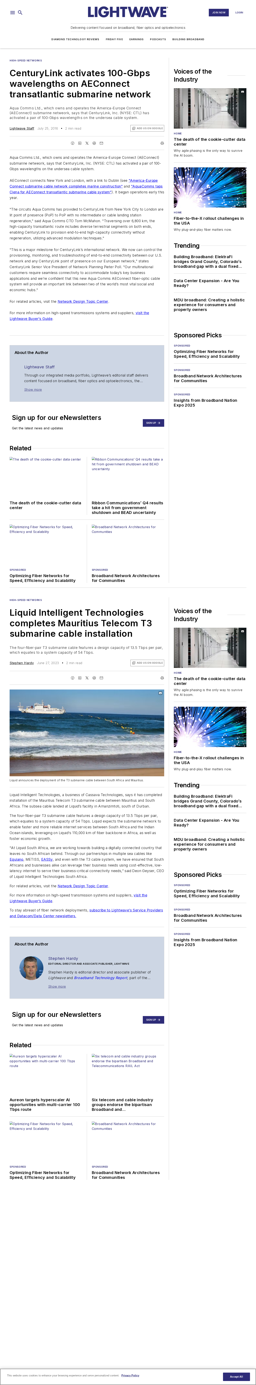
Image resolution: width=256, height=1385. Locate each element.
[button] (13, 13)
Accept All (236, 1376)
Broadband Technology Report (100, 978)
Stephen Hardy (22, 663)
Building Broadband (188, 39)
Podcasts (158, 39)
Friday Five (114, 39)
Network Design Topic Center (83, 301)
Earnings (136, 39)
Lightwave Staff (22, 128)
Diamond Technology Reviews (75, 39)
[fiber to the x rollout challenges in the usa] (210, 187)
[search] (20, 13)
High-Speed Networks (26, 60)
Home (178, 133)
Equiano (16, 859)
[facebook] (73, 143)
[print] (162, 143)
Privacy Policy (130, 1375)
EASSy (47, 859)
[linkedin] (80, 143)
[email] (101, 143)
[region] (128, 1377)
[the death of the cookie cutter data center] (210, 108)
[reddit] (94, 143)
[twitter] (87, 143)
